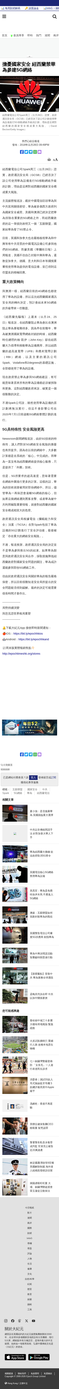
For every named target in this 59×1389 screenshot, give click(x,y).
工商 (29, 1309)
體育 (29, 1289)
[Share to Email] (39, 152)
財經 (29, 1233)
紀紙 (29, 1284)
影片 (29, 1212)
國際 (29, 1228)
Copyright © (10, 1376)
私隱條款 (48, 1373)
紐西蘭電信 (43, 793)
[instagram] (5, 1320)
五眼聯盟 (17, 789)
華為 (29, 793)
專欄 (29, 1243)
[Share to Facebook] (22, 152)
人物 (29, 1258)
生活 (29, 1263)
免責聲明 (35, 1373)
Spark (5, 793)
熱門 (38, 35)
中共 (44, 789)
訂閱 (53, 777)
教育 (29, 1294)
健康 (29, 1269)
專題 (29, 1248)
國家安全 (32, 789)
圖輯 (29, 1304)
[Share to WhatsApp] (35, 152)
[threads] (19, 1320)
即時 (30, 35)
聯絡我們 (22, 1373)
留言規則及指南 (5, 769)
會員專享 (18, 35)
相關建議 (9, 1373)
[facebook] (12, 1320)
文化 (29, 1274)
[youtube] (33, 1320)
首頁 (4, 35)
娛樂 (29, 1299)
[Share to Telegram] (31, 152)
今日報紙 (29, 1207)
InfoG (29, 1238)
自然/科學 (29, 1279)
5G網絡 (18, 793)
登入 (33, 777)
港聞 (47, 35)
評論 (29, 1253)
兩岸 (56, 35)
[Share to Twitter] (26, 152)
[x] (26, 1320)
